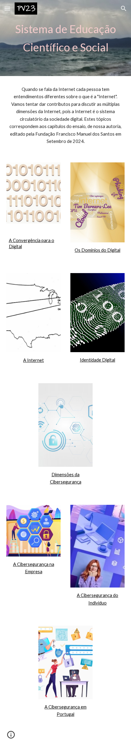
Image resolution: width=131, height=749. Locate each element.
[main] (65, 38)
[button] (7, 8)
